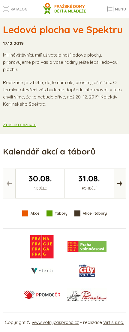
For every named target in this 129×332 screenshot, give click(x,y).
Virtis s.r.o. (113, 322)
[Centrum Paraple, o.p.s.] (87, 295)
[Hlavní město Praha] (42, 247)
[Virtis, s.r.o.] (42, 271)
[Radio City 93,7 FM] (87, 271)
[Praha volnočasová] (87, 247)
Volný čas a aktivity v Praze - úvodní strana (64, 12)
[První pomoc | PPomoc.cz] (41, 295)
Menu (120, 9)
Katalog (19, 9)
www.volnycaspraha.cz (55, 322)
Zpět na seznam (19, 124)
